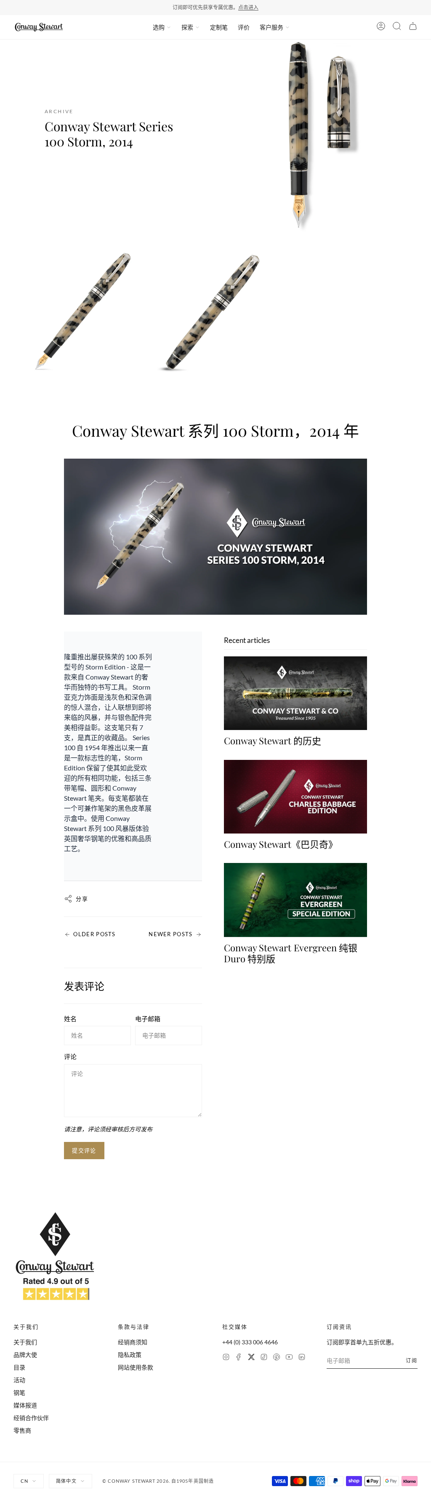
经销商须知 (132, 1342)
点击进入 (248, 7)
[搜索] (397, 27)
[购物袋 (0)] (413, 27)
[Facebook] (238, 1358)
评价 (244, 27)
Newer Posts (170, 934)
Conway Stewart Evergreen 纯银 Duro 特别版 (290, 953)
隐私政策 (129, 1354)
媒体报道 (25, 1405)
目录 (19, 1367)
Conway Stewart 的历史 (272, 740)
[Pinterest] (276, 1358)
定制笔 (219, 27)
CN (24, 1481)
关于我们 (25, 1342)
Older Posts (94, 934)
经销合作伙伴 (31, 1417)
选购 (159, 27)
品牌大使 (25, 1354)
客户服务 (271, 27)
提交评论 (84, 1150)
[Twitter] (251, 1358)
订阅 (412, 1360)
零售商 (22, 1430)
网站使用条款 (135, 1367)
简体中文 (66, 1481)
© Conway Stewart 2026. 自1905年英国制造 (158, 1481)
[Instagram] (226, 1358)
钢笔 (19, 1392)
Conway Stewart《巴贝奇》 (281, 844)
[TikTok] (264, 1358)
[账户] (381, 27)
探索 (187, 27)
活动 (19, 1379)
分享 (82, 898)
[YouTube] (289, 1358)
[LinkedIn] (302, 1358)
